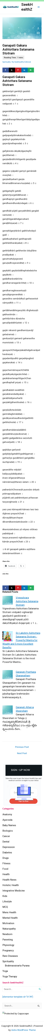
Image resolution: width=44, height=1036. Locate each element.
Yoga (5, 971)
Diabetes (7, 852)
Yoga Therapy (9, 976)
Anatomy (7, 814)
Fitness (6, 863)
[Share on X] (12, 70)
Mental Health (10, 917)
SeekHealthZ (27, 6)
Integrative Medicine (13, 890)
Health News (9, 879)
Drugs (5, 857)
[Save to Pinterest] (18, 70)
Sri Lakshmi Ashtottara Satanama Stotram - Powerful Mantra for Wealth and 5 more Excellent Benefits (21, 640)
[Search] (39, 989)
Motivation (8, 923)
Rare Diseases (10, 955)
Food (5, 868)
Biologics (7, 830)
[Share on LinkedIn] (24, 70)
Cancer (6, 836)
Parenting (7, 939)
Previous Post (22, 747)
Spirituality (6, 62)
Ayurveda (7, 819)
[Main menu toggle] (39, 7)
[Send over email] (31, 70)
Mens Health (9, 912)
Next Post (22, 753)
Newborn (7, 934)
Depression (8, 847)
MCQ (5, 906)
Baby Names (9, 825)
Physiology (8, 945)
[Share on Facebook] (5, 70)
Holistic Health (10, 885)
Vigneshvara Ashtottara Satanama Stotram (27, 601)
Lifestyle (7, 901)
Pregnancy (8, 950)
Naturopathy (9, 928)
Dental (5, 841)
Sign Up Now (23, 801)
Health (6, 874)
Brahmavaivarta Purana (17, 965)
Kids (4, 896)
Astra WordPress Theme (23, 1030)
